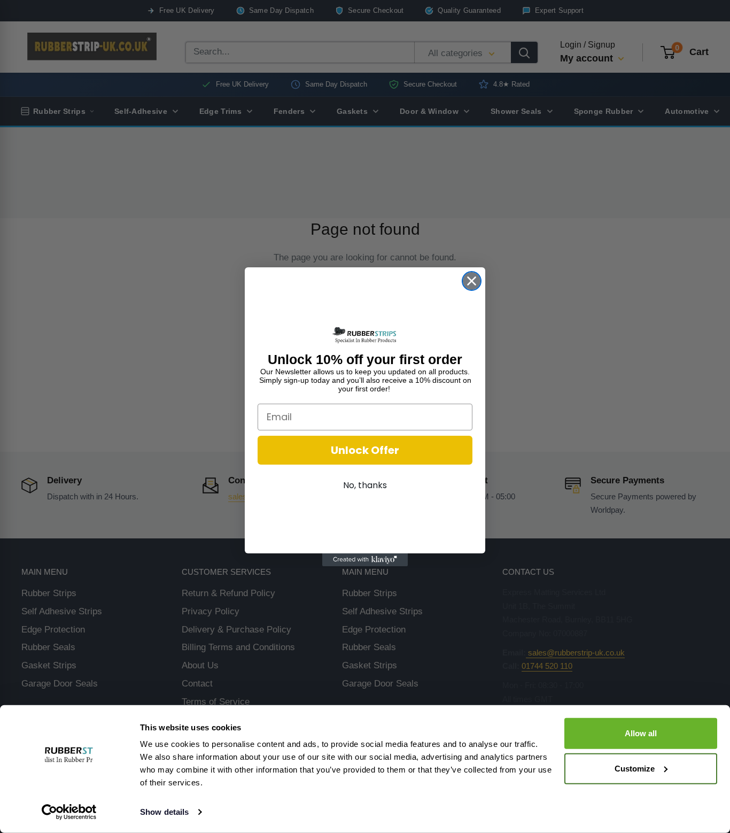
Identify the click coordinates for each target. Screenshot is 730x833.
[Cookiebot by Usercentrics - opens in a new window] (69, 812)
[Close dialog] (471, 281)
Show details (164, 811)
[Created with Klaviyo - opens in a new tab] (365, 559)
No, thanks (365, 485)
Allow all (641, 733)
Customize (635, 768)
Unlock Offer (365, 450)
